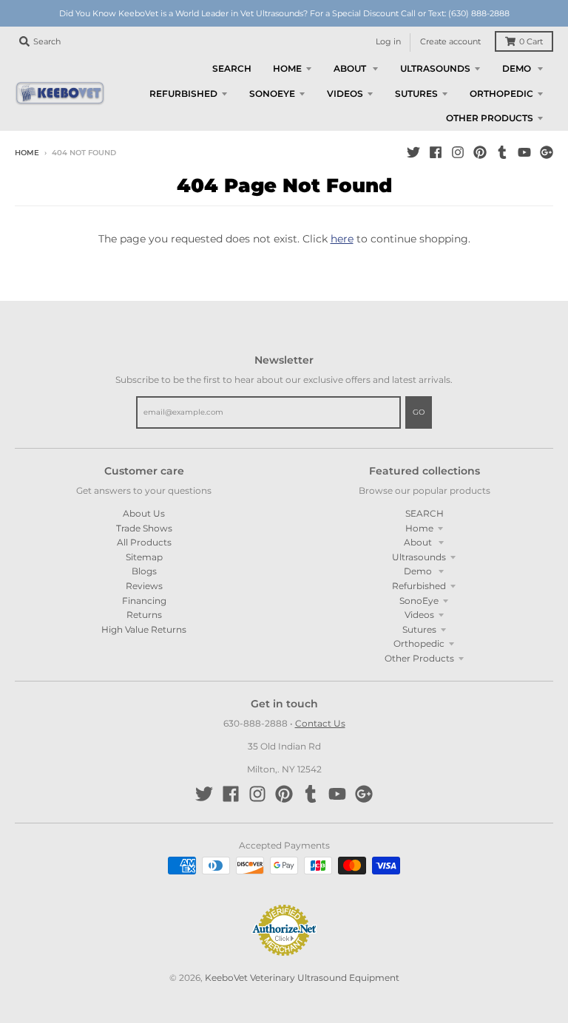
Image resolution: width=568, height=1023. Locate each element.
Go (419, 412)
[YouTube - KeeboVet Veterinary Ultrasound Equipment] (524, 152)
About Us (144, 513)
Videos (419, 614)
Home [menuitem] (287, 68)
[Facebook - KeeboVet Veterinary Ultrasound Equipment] (435, 152)
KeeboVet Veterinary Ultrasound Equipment (302, 977)
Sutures (419, 629)
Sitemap (144, 557)
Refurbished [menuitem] (183, 93)
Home (27, 153)
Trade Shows (144, 528)
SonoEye (419, 600)
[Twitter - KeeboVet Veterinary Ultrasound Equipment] (413, 152)
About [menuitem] (351, 68)
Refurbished (419, 585)
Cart (531, 42)
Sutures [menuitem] (416, 93)
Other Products (419, 658)
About (419, 542)
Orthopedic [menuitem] (501, 93)
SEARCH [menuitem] (231, 68)
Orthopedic (418, 643)
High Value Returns (143, 629)
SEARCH (424, 513)
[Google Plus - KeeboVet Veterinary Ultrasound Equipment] (546, 152)
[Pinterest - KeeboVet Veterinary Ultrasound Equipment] (480, 152)
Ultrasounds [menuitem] (435, 68)
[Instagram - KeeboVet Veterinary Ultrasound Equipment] (457, 152)
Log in (388, 42)
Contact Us (320, 723)
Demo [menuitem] (517, 68)
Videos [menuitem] (345, 93)
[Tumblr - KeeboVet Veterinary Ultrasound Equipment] (502, 152)
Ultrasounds (419, 557)
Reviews (144, 585)
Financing (144, 600)
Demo (419, 571)
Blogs (144, 571)
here (342, 238)
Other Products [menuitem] (489, 117)
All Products (144, 542)
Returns (144, 614)
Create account (450, 42)
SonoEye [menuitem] (272, 93)
